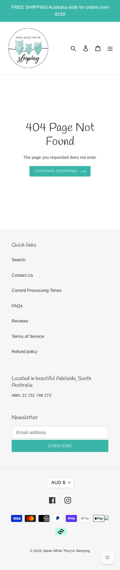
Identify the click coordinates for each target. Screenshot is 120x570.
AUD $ (58, 482)
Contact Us (22, 275)
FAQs (17, 305)
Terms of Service (28, 336)
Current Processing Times (36, 290)
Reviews (20, 320)
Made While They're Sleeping (66, 551)
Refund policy (25, 351)
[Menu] (110, 48)
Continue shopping (55, 171)
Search (18, 259)
